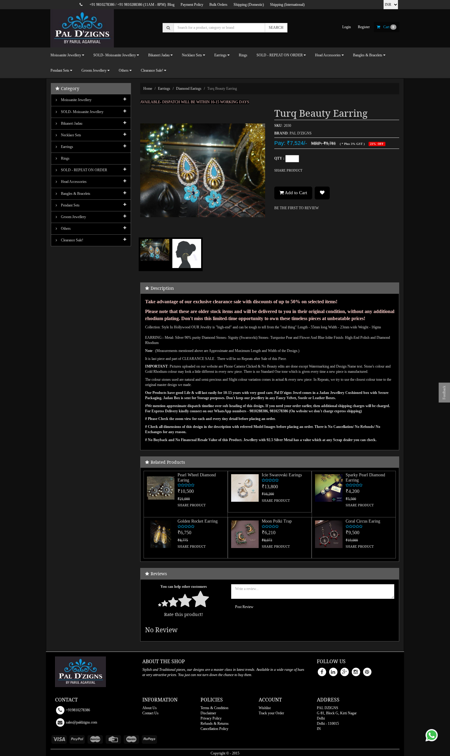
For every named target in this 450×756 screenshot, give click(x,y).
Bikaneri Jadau (71, 123)
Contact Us (150, 713)
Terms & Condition (214, 708)
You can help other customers (183, 586)
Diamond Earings (188, 88)
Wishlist (265, 708)
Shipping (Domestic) (249, 4)
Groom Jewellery (73, 217)
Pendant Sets (70, 205)
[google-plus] (344, 671)
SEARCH (276, 27)
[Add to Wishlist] (322, 193)
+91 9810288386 (129, 4)
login (346, 27)
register (364, 27)
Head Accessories (73, 182)
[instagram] (356, 671)
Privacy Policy (211, 718)
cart (388, 27)
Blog (170, 4)
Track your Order (271, 713)
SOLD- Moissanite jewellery (81, 112)
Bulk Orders (218, 4)
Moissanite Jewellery (76, 100)
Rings (243, 55)
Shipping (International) (287, 4)
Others (65, 228)
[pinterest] (367, 671)
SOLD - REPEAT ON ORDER (83, 170)
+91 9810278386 (101, 4)
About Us (149, 708)
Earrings (164, 88)
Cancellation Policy (214, 729)
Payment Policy (192, 4)
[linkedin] (333, 671)
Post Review (244, 607)
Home (147, 88)
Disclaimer (208, 713)
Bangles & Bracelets (75, 193)
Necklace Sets (70, 135)
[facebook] (322, 671)
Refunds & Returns (215, 723)
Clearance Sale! (71, 240)
